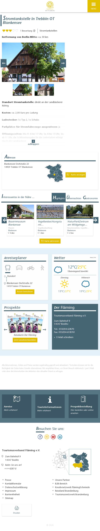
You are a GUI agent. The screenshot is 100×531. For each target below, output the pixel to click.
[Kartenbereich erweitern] (96, 203)
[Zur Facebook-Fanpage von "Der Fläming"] (40, 437)
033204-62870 (66, 329)
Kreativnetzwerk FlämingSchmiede (72, 487)
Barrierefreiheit (12, 495)
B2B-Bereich (61, 484)
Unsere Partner (62, 480)
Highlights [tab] (59, 198)
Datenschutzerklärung (16, 487)
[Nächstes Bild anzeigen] (63, 63)
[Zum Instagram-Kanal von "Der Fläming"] (46, 437)
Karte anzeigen (77, 175)
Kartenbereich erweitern (83, 203)
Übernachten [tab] (73, 198)
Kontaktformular (13, 484)
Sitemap (9, 498)
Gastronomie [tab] (90, 198)
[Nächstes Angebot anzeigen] (95, 220)
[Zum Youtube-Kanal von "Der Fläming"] (53, 437)
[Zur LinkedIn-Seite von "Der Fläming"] (60, 437)
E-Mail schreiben (64, 337)
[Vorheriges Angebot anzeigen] (4, 220)
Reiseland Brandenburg (66, 491)
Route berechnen (25, 292)
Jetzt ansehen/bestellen (25, 340)
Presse (8, 480)
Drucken (16, 513)
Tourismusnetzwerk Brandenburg (72, 495)
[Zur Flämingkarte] (71, 463)
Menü (93, 9)
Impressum (10, 491)
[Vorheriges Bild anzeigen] (4, 63)
